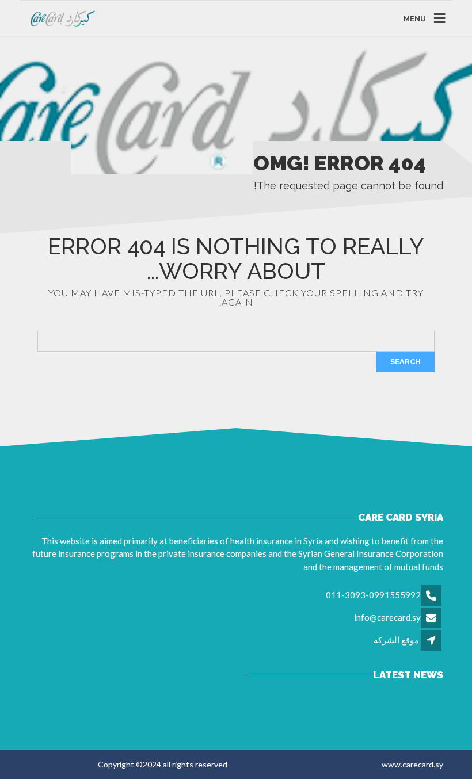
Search (405, 361)
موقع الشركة (396, 640)
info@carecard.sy (387, 617)
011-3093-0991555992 (373, 595)
